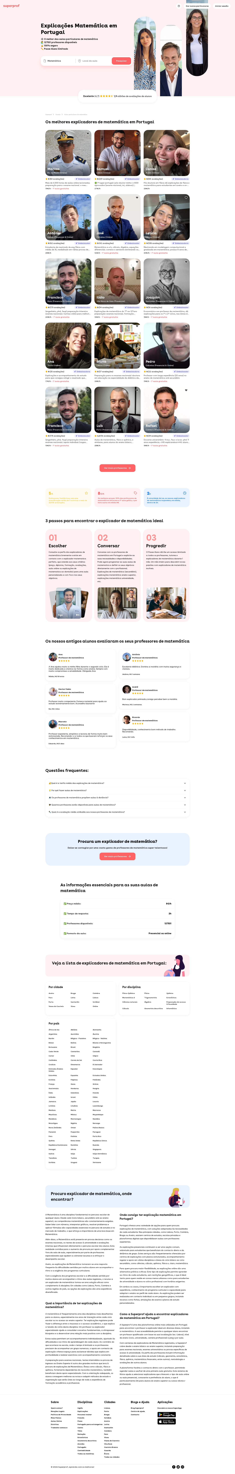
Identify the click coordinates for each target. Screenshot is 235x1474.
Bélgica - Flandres (78, 1038)
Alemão (81, 1444)
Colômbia (53, 1060)
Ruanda (96, 1145)
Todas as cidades (112, 1457)
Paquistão (75, 1132)
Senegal (52, 1149)
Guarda (107, 1450)
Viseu (73, 1006)
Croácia (52, 1064)
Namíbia (96, 1119)
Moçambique (98, 1115)
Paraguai (97, 1132)
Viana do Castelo (56, 1006)
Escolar (58, 114)
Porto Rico (97, 1136)
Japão (73, 1101)
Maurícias (53, 1115)
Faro (50, 998)
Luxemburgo (98, 1106)
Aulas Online (56, 1421)
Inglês (80, 1408)
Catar (51, 1056)
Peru (50, 1136)
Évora (106, 1454)
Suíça (73, 1154)
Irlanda (96, 1093)
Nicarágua (53, 1123)
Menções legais (57, 1411)
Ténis (80, 1431)
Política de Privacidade (61, 1415)
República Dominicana (58, 1145)
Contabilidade (84, 1450)
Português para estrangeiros (90, 1424)
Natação (81, 1434)
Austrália (75, 1034)
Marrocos (97, 1110)
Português (82, 1447)
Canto (80, 1428)
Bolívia (73, 1043)
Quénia (52, 1141)
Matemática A (128, 998)
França (52, 1084)
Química (169, 993)
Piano (80, 1421)
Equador (74, 1069)
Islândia (52, 1097)
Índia (51, 1093)
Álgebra (147, 1002)
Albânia (74, 1030)
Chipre (95, 1056)
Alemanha (97, 1030)
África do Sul (54, 1030)
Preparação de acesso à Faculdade (176, 1003)
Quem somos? (57, 1408)
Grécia (95, 1084)
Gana (73, 1084)
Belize (51, 1043)
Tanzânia (53, 1158)
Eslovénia (53, 1075)
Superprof (48, 114)
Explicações (83, 1411)
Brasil (73, 1047)
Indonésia (75, 1093)
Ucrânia (52, 1162)
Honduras (75, 1088)
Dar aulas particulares (197, 6)
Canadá (96, 1051)
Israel (73, 1097)
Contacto (135, 1415)
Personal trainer (85, 1415)
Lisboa (95, 998)
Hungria (96, 1088)
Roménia (74, 1145)
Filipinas (74, 1080)
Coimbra (96, 993)
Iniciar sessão (221, 6)
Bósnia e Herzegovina (102, 1043)
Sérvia (73, 1149)
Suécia (51, 1154)
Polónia (74, 1136)
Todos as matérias (86, 1454)
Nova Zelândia (55, 1128)
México (74, 1115)
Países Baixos (98, 1128)
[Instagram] (182, 1467)
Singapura (97, 1149)
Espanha (74, 1075)
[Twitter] (178, 1467)
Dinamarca (75, 1064)
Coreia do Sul (76, 1060)
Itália (95, 1097)
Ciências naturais (129, 1002)
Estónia (52, 1080)
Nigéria (74, 1123)
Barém (51, 1038)
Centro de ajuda (138, 1411)
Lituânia (74, 1106)
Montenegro (76, 1119)
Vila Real (108, 1444)
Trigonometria (150, 998)
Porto (51, 1002)
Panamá (52, 1132)
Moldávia (53, 1119)
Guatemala (54, 1088)
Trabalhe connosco (59, 1428)
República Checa (100, 1141)
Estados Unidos (99, 1075)
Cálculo (125, 1008)
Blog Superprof (137, 1408)
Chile (73, 1056)
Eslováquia (97, 1069)
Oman (73, 1128)
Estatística (171, 998)
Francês (81, 1418)
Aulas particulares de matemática (75, 114)
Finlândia (97, 1080)
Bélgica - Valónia (100, 1038)
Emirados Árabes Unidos (56, 1070)
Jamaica (52, 1101)
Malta (73, 1110)
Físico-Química (128, 993)
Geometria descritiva (153, 1008)
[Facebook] (173, 1467)
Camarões (75, 1051)
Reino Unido (75, 1141)
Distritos (55, 1424)
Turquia (96, 1158)
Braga (73, 993)
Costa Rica (97, 1060)
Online (95, 1006)
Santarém (75, 1002)
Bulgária (96, 1047)
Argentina (53, 1034)
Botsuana (53, 1047)
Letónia (52, 1106)
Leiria (73, 998)
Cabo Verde (54, 1051)
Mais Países (56, 1418)
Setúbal (96, 1002)
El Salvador (97, 1064)
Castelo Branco (111, 1447)
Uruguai (74, 1162)
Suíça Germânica (100, 1154)
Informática (171, 1008)
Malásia (52, 1110)
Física (146, 993)
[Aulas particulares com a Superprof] (11, 6)
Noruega (96, 1123)
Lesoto (96, 1101)
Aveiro (51, 993)
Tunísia (74, 1158)
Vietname (97, 1162)
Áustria (96, 1034)
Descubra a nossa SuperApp (169, 1408)
